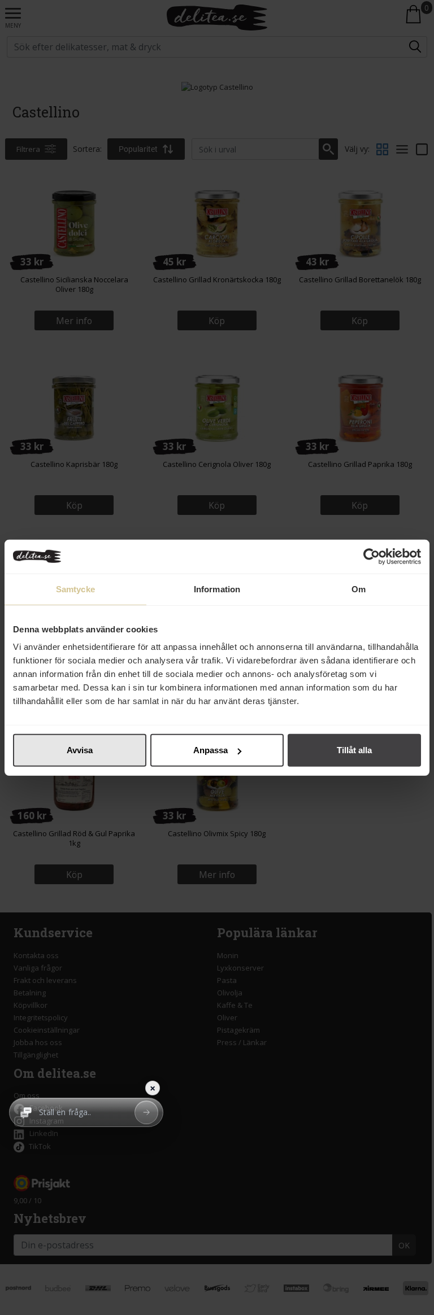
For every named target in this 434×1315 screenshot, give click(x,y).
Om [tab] (358, 588)
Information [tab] (217, 588)
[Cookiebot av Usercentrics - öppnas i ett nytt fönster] (371, 556)
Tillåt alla (354, 750)
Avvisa (80, 750)
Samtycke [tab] (75, 588)
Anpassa (210, 750)
